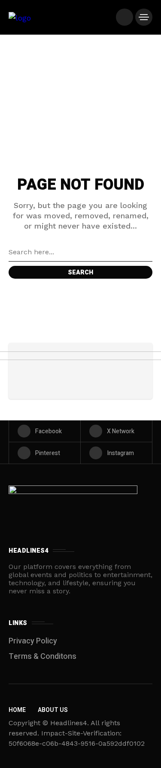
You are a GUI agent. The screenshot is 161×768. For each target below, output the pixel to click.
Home (17, 709)
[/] (124, 17)
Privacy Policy (33, 641)
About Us (53, 709)
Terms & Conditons (42, 656)
